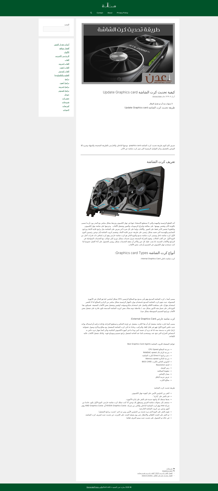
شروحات (169, 469)
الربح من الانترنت (62, 56)
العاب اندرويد (64, 64)
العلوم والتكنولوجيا (61, 75)
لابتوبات (66, 110)
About (110, 13)
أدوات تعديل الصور (61, 44)
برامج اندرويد (64, 87)
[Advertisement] (128, 127)
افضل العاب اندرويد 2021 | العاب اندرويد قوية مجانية (154, 473)
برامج (67, 79)
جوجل (66, 94)
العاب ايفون (64, 67)
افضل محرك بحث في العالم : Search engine (157, 475)
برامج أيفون (64, 83)
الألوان (66, 52)
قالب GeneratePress (95, 487)
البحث (66, 25)
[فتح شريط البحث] (91, 12)
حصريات (65, 98)
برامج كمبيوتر (63, 91)
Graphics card (167, 471)
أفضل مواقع (64, 48)
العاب (67, 60)
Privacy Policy (122, 13)
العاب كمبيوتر (63, 71)
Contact (100, 13)
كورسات (65, 106)
